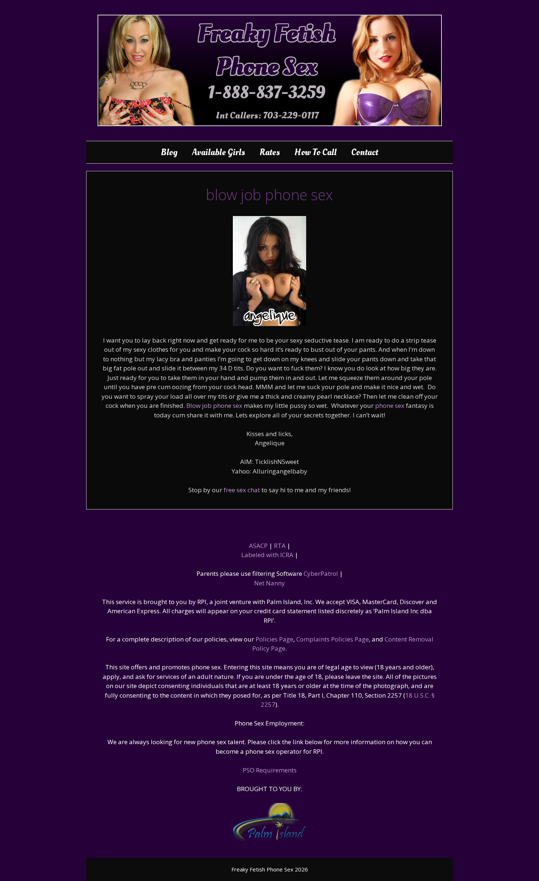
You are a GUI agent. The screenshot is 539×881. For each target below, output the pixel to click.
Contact (364, 152)
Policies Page (274, 639)
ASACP (258, 545)
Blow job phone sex (214, 405)
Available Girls (218, 152)
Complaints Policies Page (332, 639)
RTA (280, 545)
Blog (169, 152)
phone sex (389, 405)
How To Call (315, 152)
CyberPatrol (321, 573)
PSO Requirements (270, 770)
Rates (270, 152)
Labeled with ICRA (267, 555)
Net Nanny (269, 583)
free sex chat (242, 490)
